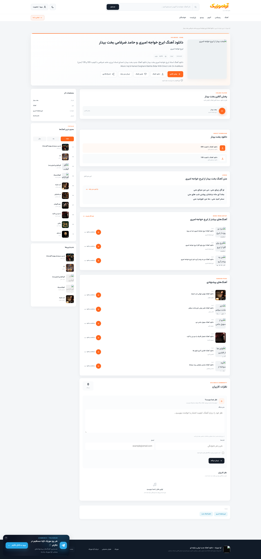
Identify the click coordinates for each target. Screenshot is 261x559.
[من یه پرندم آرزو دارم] (220, 260)
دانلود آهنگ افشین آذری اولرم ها (203, 351)
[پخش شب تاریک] (98, 295)
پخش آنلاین (173, 74)
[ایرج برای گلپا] (220, 246)
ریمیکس (218, 17)
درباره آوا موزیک (94, 549)
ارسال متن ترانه (125, 74)
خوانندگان (182, 17)
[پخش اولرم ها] (98, 351)
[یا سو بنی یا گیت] (220, 338)
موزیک (116, 549)
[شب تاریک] (220, 295)
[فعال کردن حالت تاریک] (53, 7)
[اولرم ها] (220, 352)
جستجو (113, 7)
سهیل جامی (211, 326)
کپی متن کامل (88, 176)
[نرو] (220, 323)
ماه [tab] (53, 139)
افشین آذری (211, 354)
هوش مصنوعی (106, 549)
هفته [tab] (67, 139)
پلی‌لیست (193, 17)
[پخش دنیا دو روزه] (98, 232)
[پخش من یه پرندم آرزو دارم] (98, 260)
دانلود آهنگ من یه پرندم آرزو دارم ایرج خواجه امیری (197, 259)
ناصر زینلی (211, 312)
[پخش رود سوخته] (98, 366)
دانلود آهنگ (156, 74)
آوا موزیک (227, 28)
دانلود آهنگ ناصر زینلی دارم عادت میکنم (201, 308)
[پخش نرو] (98, 323)
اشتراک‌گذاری (107, 74)
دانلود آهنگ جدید (206, 514)
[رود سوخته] (220, 366)
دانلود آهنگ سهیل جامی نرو (205, 322)
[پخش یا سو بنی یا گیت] (98, 337)
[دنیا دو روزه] (220, 232)
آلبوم (209, 17)
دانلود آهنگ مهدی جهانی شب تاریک (202, 294)
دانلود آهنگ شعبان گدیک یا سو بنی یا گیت (200, 336)
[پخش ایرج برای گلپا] (98, 246)
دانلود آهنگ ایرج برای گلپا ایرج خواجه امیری (200, 245)
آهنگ (226, 17)
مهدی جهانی (211, 298)
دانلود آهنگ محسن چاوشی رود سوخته (201, 365)
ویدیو (202, 17)
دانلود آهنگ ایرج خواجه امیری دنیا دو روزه (200, 231)
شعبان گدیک (210, 340)
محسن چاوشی (210, 369)
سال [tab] (40, 139)
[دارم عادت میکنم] (220, 309)
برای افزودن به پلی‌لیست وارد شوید (171, 81)
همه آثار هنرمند (89, 216)
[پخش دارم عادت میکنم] (98, 309)
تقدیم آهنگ (139, 74)
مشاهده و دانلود (91, 232)
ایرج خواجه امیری (219, 28)
